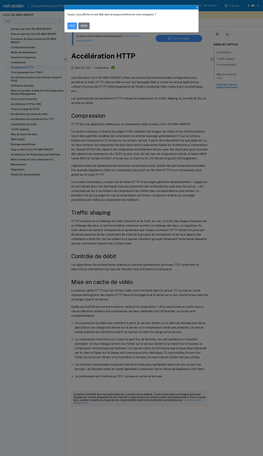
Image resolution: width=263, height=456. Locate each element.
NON (84, 26)
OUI (72, 26)
